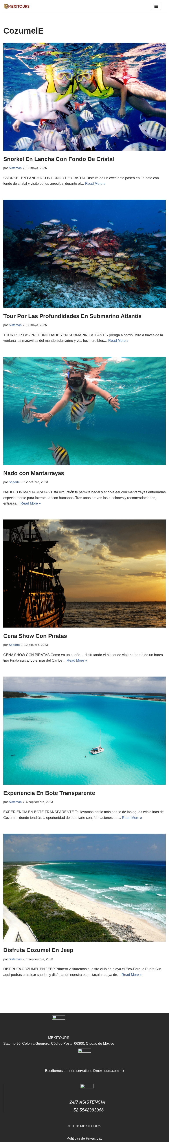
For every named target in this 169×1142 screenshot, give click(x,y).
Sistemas (15, 168)
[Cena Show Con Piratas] (84, 573)
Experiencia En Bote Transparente (49, 793)
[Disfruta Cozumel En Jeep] (84, 888)
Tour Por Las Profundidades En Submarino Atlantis (72, 316)
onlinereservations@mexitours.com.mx (94, 1071)
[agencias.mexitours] (16, 6)
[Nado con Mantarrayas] (84, 411)
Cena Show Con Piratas (35, 636)
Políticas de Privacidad (85, 1138)
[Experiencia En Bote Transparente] (84, 731)
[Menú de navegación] (156, 6)
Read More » (95, 183)
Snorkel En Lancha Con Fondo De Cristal (58, 159)
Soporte (14, 482)
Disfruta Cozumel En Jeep (38, 950)
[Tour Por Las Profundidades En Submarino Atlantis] (84, 254)
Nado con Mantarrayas (33, 473)
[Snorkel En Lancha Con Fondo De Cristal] (84, 97)
